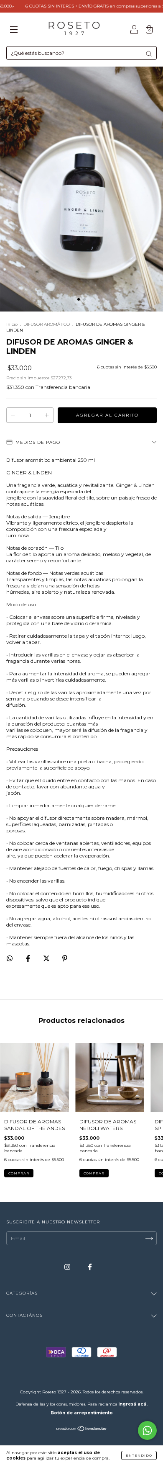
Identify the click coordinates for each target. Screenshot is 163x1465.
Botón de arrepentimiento (82, 1413)
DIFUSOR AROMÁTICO (46, 324)
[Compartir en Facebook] (29, 958)
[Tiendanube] (82, 1429)
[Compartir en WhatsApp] (9, 958)
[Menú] (14, 30)
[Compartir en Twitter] (47, 958)
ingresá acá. (133, 1404)
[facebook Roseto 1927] (89, 1267)
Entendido (139, 1455)
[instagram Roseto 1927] (68, 1267)
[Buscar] (149, 53)
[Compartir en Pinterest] (64, 958)
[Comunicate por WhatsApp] (147, 1430)
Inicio (12, 324)
